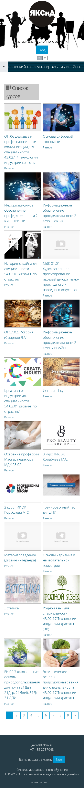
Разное (9, 168)
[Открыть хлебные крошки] (4, 67)
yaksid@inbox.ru (42, 745)
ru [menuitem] (39, 57)
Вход (42, 50)
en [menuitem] (45, 57)
